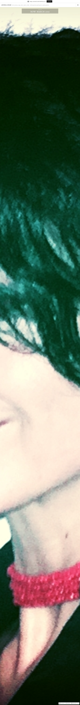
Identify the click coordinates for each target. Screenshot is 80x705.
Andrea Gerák (6, 5)
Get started (49, 1)
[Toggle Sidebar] (78, 5)
